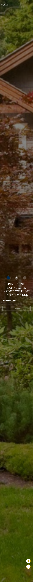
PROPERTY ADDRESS (9, 300)
